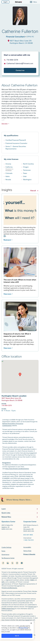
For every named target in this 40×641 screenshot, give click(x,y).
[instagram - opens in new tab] (17, 563)
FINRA (32, 580)
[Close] (31, 623)
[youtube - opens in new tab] (22, 563)
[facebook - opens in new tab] (3, 563)
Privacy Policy (23, 628)
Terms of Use (27, 551)
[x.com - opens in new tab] (12, 563)
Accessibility (27, 547)
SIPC (3, 582)
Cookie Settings (6, 547)
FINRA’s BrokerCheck (8, 608)
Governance (5, 554)
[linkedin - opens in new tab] (8, 563)
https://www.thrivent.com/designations (17, 469)
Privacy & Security (29, 554)
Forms (3, 551)
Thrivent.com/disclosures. (9, 588)
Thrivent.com (32, 606)
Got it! (17, 635)
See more (4, 123)
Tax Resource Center (8, 558)
